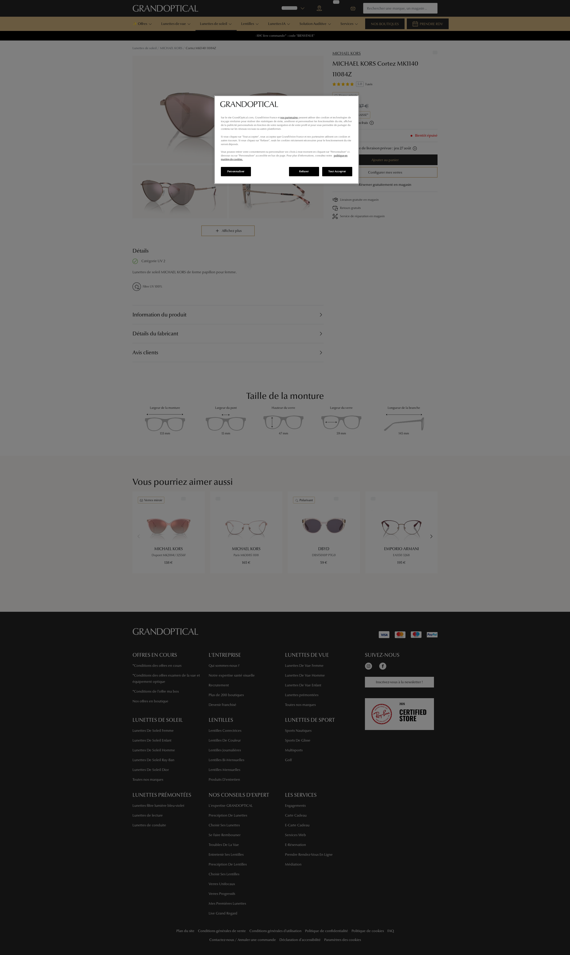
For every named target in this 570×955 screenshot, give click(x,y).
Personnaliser (235, 171)
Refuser (304, 171)
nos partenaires (289, 117)
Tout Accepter (337, 171)
